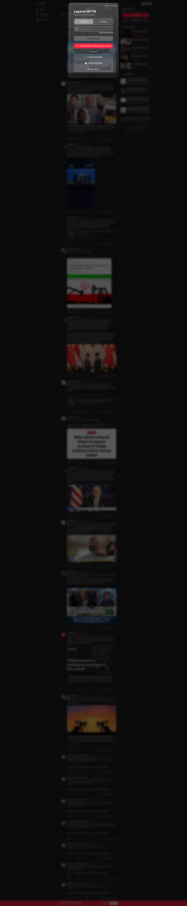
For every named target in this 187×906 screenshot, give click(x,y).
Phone (104, 21)
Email (85, 21)
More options (95, 69)
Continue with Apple (95, 63)
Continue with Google (94, 57)
